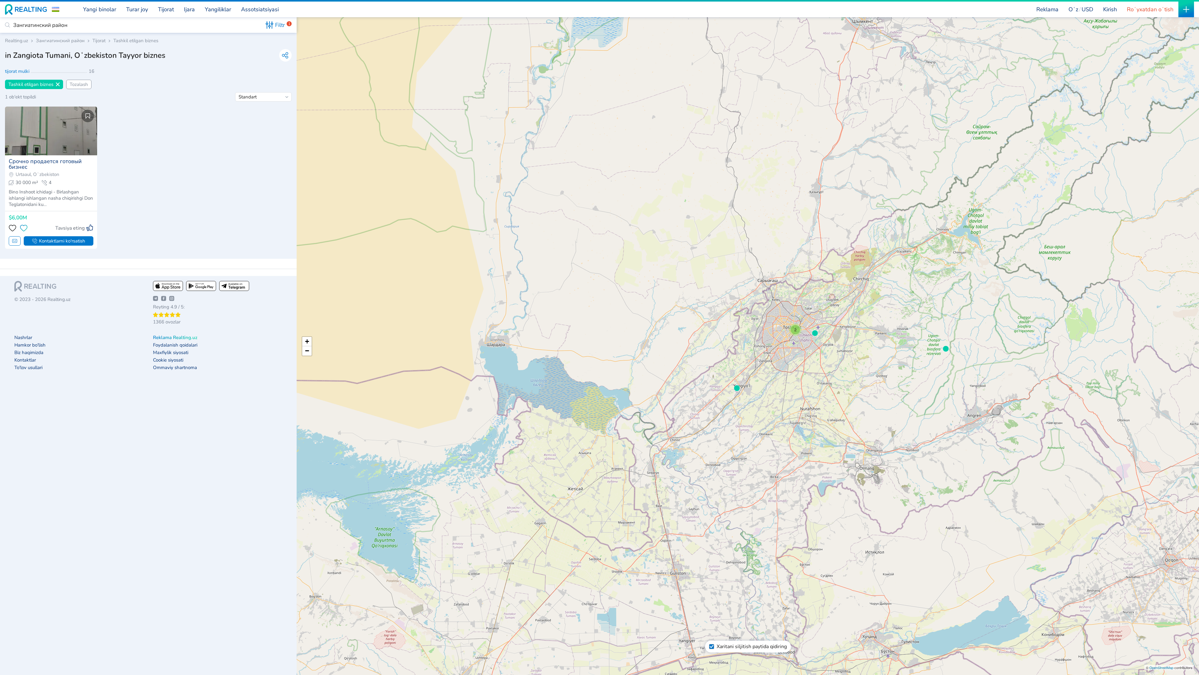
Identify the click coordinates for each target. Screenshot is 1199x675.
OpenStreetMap (1161, 667)
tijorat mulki (18, 71)
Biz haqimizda (28, 353)
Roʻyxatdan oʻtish (1150, 9)
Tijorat (99, 41)
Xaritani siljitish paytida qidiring (752, 646)
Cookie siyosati (168, 360)
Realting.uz (16, 41)
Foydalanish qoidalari (175, 345)
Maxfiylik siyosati (170, 353)
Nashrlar (23, 338)
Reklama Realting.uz (175, 338)
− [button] (307, 351)
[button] (55, 9)
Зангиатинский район (60, 41)
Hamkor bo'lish (30, 345)
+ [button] (307, 341)
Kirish (1110, 9)
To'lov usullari (28, 368)
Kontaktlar (25, 360)
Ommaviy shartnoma (175, 368)
